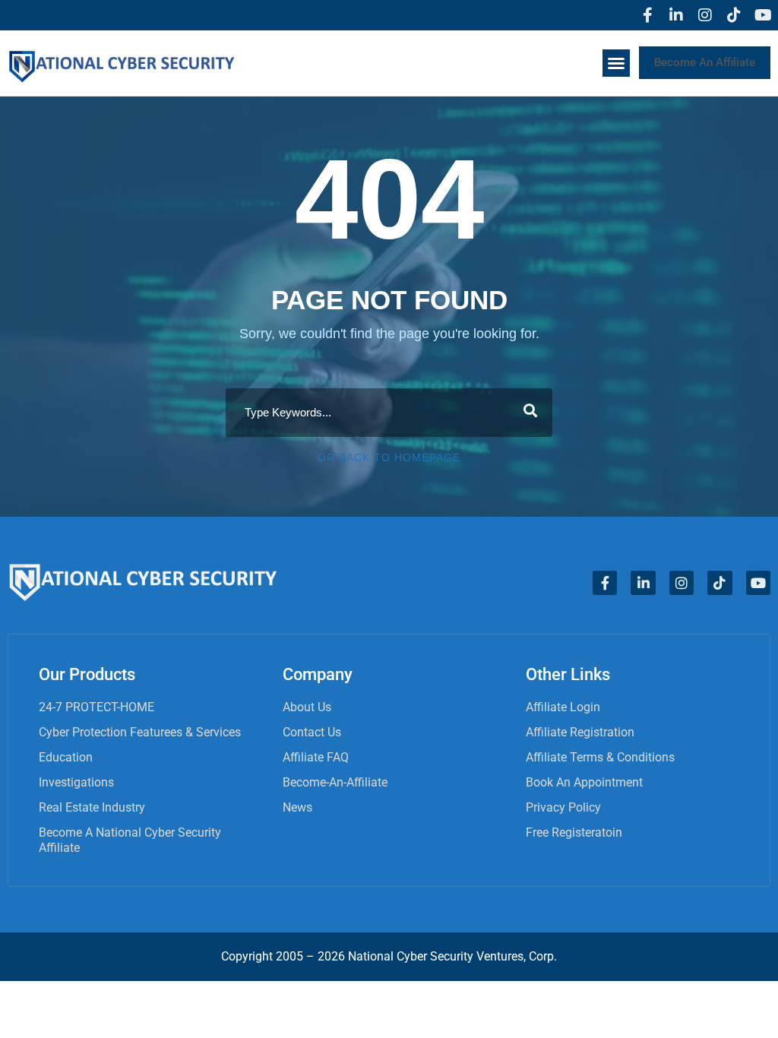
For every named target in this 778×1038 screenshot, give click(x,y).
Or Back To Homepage (389, 457)
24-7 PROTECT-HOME (96, 707)
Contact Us (312, 732)
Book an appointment (584, 782)
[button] (616, 63)
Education (66, 757)
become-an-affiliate (335, 782)
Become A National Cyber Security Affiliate (130, 840)
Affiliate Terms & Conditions (600, 757)
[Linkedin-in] (676, 15)
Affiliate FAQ (316, 757)
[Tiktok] (734, 15)
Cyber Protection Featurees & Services (140, 732)
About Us (307, 707)
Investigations (76, 782)
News (297, 807)
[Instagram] (705, 15)
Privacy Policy (563, 807)
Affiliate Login (563, 707)
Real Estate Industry (92, 807)
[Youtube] (762, 15)
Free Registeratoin (574, 832)
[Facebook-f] (647, 15)
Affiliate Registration (580, 732)
